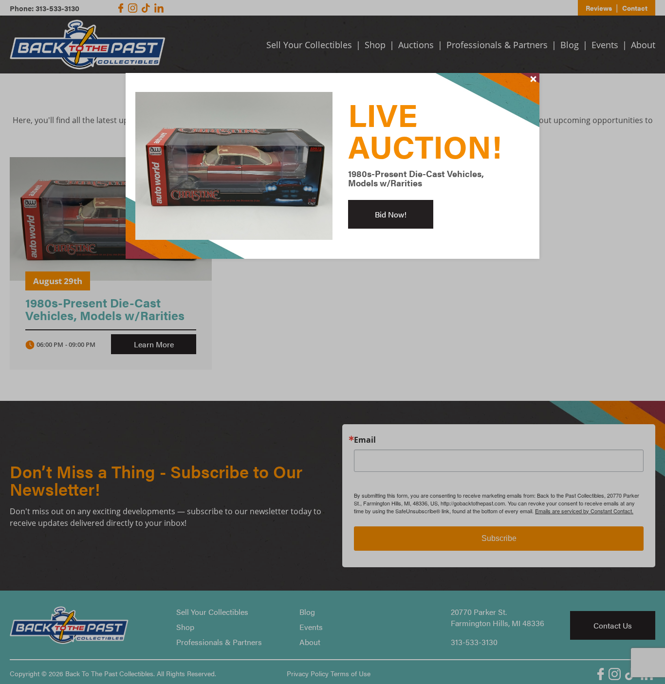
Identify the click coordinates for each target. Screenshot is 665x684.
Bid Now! (390, 214)
